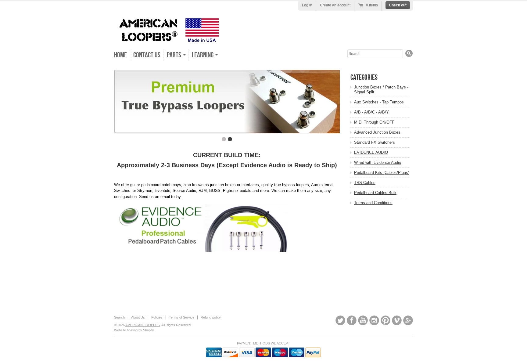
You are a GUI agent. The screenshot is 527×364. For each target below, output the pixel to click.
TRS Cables (364, 182)
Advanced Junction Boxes (377, 132)
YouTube (363, 320)
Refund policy (211, 317)
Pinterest (385, 320)
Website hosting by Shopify (134, 330)
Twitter (340, 320)
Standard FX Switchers (374, 142)
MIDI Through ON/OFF (374, 122)
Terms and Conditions (373, 202)
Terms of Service (181, 317)
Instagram (374, 320)
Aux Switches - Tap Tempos (379, 102)
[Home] (167, 39)
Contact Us (146, 55)
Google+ (408, 320)
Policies (157, 317)
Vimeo (397, 320)
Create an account (335, 5)
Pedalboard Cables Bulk (375, 192)
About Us (138, 317)
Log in (307, 5)
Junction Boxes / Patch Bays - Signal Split (381, 89)
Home (120, 55)
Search (119, 317)
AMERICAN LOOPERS (142, 325)
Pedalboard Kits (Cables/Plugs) (381, 172)
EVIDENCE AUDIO (371, 152)
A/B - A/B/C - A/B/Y (371, 112)
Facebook (352, 320)
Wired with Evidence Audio (377, 162)
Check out (398, 5)
